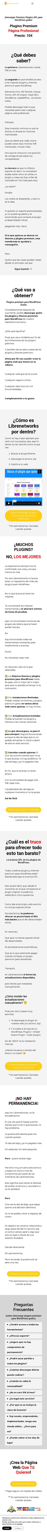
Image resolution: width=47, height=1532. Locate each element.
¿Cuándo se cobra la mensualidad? (19, 1384)
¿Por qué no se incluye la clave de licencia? (21, 1407)
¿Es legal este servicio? (22, 1398)
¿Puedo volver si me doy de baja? (23, 1440)
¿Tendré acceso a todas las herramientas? (23, 1327)
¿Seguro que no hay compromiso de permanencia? (19, 1347)
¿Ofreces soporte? (19, 1336)
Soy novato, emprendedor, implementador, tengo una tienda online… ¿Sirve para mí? (22, 1424)
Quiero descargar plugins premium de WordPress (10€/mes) (23, 515)
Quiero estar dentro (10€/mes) (23, 810)
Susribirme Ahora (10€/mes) (23, 1274)
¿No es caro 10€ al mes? (22, 1392)
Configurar (18, 1528)
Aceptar (6, 1528)
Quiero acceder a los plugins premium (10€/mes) (23, 1066)
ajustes (19, 1524)
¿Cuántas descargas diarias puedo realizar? (23, 1372)
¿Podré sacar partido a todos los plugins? (20, 1361)
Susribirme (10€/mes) (23, 1484)
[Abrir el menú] (32, 3)
